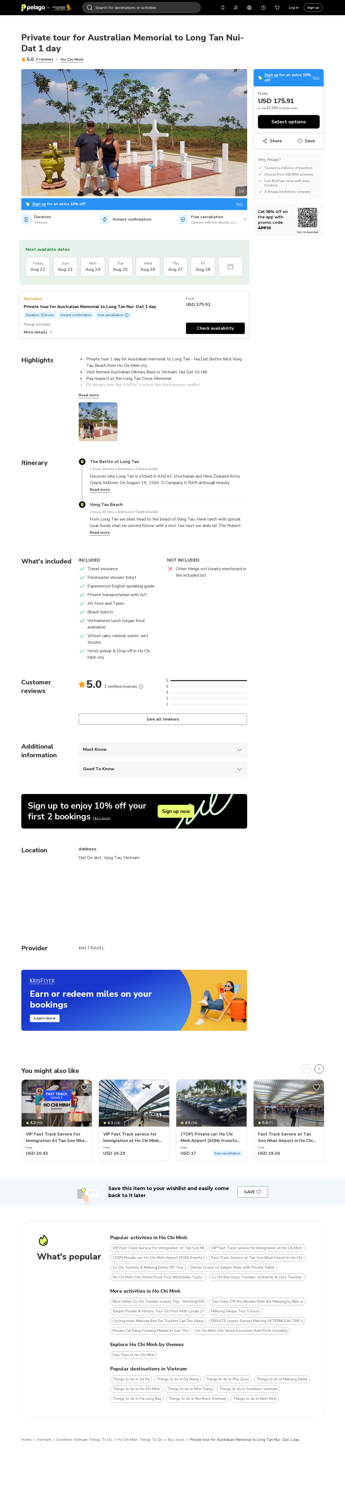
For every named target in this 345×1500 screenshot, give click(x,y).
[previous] (306, 1068)
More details (35, 332)
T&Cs (239, 204)
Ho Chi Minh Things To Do (140, 1439)
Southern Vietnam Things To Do (84, 1439)
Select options (288, 122)
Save (310, 141)
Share (276, 141)
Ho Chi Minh (72, 59)
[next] (319, 1068)
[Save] (84, 1087)
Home (26, 1439)
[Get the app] (223, 7)
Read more (89, 395)
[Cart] (277, 7)
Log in (293, 7)
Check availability (215, 328)
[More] (141, 686)
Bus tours (176, 1439)
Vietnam (44, 1439)
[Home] (46, 7)
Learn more (44, 1018)
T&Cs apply (101, 818)
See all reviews (163, 719)
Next (251, 133)
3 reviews (44, 59)
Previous (17, 133)
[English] (249, 7)
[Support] (263, 7)
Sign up (313, 7)
